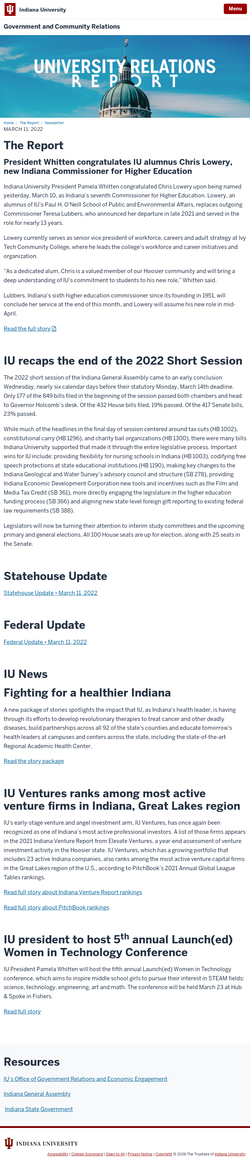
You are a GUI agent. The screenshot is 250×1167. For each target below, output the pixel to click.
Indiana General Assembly (37, 1093)
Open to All (115, 1154)
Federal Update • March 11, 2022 (45, 642)
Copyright (163, 1154)
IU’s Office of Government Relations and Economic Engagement (85, 1078)
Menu (235, 8)
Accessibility (57, 1154)
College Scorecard (87, 1154)
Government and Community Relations (62, 26)
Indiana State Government (39, 1109)
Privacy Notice (140, 1154)
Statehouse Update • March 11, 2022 (51, 592)
